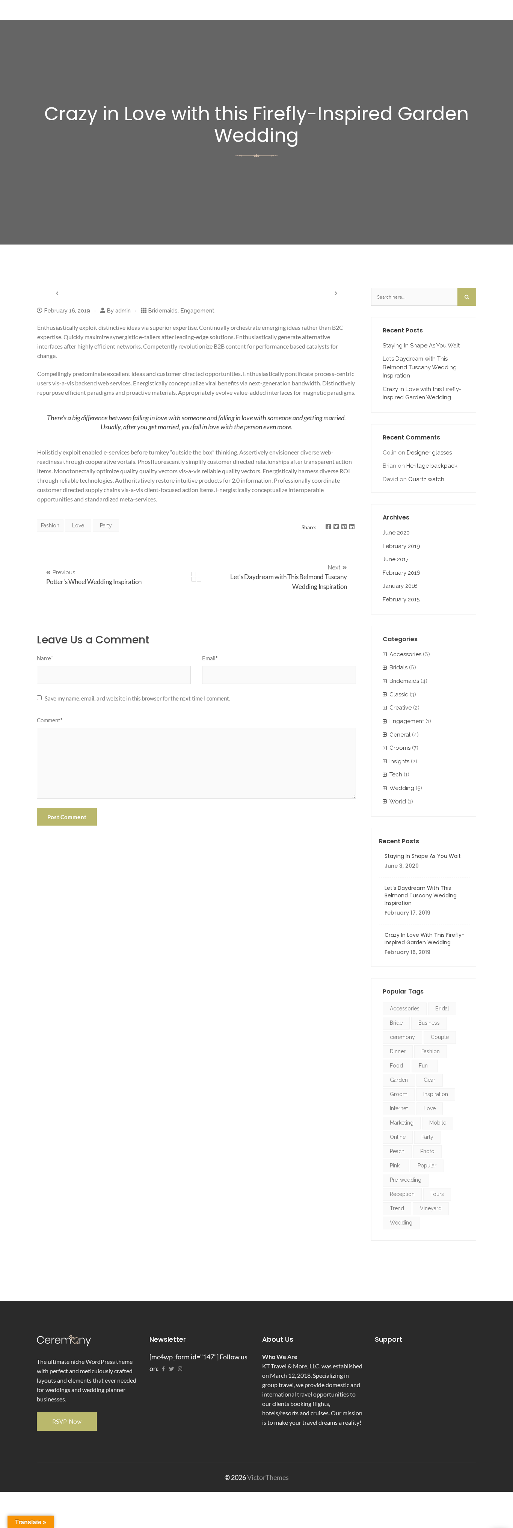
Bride (396, 1023)
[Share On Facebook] (328, 526)
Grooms (399, 747)
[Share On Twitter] (336, 526)
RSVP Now (66, 1421)
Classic (398, 694)
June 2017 (396, 559)
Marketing (401, 1123)
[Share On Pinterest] (344, 526)
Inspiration (435, 1094)
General (399, 734)
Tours (437, 1194)
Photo (427, 1151)
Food (396, 1066)
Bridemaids (163, 310)
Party (106, 525)
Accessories (405, 654)
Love (78, 525)
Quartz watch (426, 479)
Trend (397, 1208)
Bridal (442, 1009)
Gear (429, 1080)
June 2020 (396, 532)
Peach (397, 1151)
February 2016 (401, 572)
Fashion (50, 525)
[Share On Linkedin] (352, 526)
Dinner (398, 1051)
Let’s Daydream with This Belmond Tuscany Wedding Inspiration (420, 367)
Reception (402, 1194)
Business (429, 1023)
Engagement (197, 310)
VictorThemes (267, 1477)
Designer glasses (429, 452)
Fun (423, 1066)
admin (123, 310)
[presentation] (57, 293)
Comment (49, 720)
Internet (399, 1108)
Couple (440, 1037)
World (397, 801)
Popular (427, 1166)
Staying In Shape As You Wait (421, 345)
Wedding (401, 788)
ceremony (402, 1037)
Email (209, 658)
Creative (400, 707)
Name (45, 658)
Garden (399, 1080)
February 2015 (401, 599)
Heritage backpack (431, 465)
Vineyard (431, 1208)
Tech (395, 774)
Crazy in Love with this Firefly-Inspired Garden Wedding (422, 393)
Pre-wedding (405, 1180)
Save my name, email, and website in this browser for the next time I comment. (137, 698)
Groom (398, 1094)
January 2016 (400, 586)
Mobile (437, 1123)
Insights (399, 761)
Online (398, 1137)
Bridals (398, 667)
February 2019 (401, 546)
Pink (395, 1166)
